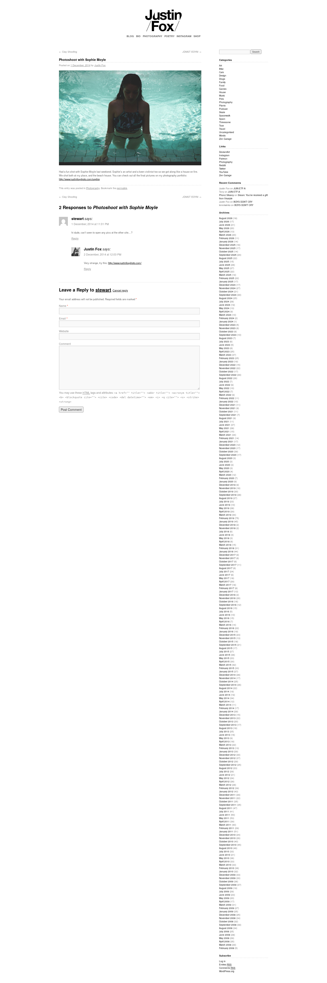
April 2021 (224, 431)
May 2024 (224, 308)
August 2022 (225, 378)
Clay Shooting (68, 51)
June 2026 (224, 224)
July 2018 (224, 531)
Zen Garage (225, 138)
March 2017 (225, 584)
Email (63, 318)
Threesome (225, 122)
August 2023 (225, 338)
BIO (138, 36)
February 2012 (226, 788)
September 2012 (227, 764)
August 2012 (225, 768)
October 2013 (226, 721)
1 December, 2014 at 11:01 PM (90, 224)
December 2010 (227, 834)
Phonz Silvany (226, 195)
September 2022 (227, 374)
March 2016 (225, 624)
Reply (75, 238)
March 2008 (225, 944)
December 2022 (227, 364)
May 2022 (224, 388)
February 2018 (226, 548)
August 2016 (225, 608)
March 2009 (225, 904)
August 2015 (225, 648)
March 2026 (225, 234)
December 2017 (227, 554)
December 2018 (227, 524)
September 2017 (227, 564)
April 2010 (224, 861)
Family (222, 82)
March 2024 (225, 314)
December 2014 (227, 674)
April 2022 (224, 391)
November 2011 (227, 798)
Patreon (223, 158)
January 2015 (226, 671)
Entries (225, 964)
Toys (221, 125)
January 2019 (226, 521)
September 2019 (227, 494)
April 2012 (224, 781)
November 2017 (227, 558)
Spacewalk (224, 115)
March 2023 (225, 354)
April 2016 (224, 621)
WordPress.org (226, 971)
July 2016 (224, 611)
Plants (222, 105)
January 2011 (226, 831)
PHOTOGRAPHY (152, 36)
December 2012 (227, 754)
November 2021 (227, 408)
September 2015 (227, 644)
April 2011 (224, 821)
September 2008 (227, 924)
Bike (221, 68)
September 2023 (227, 334)
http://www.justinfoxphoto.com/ (124, 263)
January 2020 (226, 481)
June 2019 (224, 504)
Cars (221, 72)
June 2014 (224, 694)
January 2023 (226, 361)
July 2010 (224, 851)
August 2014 (225, 688)
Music (222, 95)
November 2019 (227, 488)
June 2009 (224, 894)
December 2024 (227, 284)
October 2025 (226, 251)
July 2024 (224, 301)
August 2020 (225, 458)
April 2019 (224, 511)
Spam (222, 118)
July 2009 (224, 891)
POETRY (169, 36)
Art (220, 65)
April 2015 (224, 661)
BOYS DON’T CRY (243, 201)
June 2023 (224, 344)
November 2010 (227, 838)
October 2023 (226, 331)
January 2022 (226, 401)
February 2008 (226, 948)
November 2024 (227, 288)
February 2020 (226, 478)
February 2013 (226, 748)
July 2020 (224, 461)
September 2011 (227, 804)
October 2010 (226, 841)
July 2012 (224, 771)
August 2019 (225, 498)
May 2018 (224, 538)
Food (221, 85)
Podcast (223, 108)
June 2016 (224, 614)
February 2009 (226, 908)
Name (63, 306)
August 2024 (225, 298)
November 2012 (227, 758)
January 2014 (226, 711)
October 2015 (226, 641)
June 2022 (224, 384)
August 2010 (225, 848)
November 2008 (227, 918)
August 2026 (225, 218)
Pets (221, 98)
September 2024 (227, 294)
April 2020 (224, 471)
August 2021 (225, 418)
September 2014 (227, 684)
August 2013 (225, 728)
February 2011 (226, 828)
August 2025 (225, 258)
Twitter (222, 168)
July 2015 (224, 651)
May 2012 (224, 778)
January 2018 (226, 551)
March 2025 (225, 274)
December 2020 (227, 444)
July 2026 (224, 221)
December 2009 (227, 874)
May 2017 (224, 578)
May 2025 (224, 268)
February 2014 (226, 708)
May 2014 (224, 698)
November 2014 (227, 678)
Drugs (222, 78)
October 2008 (226, 921)
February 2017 (226, 588)
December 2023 (227, 324)
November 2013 (227, 718)
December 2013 (227, 714)
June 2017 (224, 574)
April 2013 (224, 741)
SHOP (197, 36)
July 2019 (224, 501)
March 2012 (225, 784)
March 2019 (225, 514)
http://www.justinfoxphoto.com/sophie (79, 179)
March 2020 (225, 474)
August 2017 (225, 568)
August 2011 (225, 808)
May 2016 (224, 618)
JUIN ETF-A (240, 188)
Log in (222, 961)
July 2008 (224, 931)
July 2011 (224, 811)
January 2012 (226, 791)
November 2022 (227, 368)
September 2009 (227, 884)
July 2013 (224, 731)
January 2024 (226, 321)
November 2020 (227, 448)
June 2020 (224, 464)
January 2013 (226, 751)
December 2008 (227, 914)
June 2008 (224, 934)
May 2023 (224, 348)
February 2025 (226, 278)
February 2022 (226, 398)
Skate (222, 112)
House (222, 92)
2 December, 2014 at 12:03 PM (102, 254)
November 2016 (227, 598)
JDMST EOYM (191, 51)
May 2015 (224, 658)
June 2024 (224, 304)
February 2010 (226, 868)
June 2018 (224, 534)
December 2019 (227, 484)
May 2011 (224, 818)
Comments (227, 967)
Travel (222, 128)
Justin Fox (100, 65)
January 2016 (226, 631)
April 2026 (224, 231)
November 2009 (227, 878)
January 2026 (226, 241)
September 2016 (227, 604)
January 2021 (226, 441)
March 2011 (225, 824)
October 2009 (226, 881)
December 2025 (227, 244)
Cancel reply (120, 290)
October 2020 (226, 451)
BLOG (130, 36)
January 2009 (226, 911)
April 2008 (224, 941)
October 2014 (226, 681)
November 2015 (227, 638)
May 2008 (224, 938)
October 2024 (226, 291)
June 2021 (224, 424)
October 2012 (226, 761)
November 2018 (227, 528)
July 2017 (224, 571)
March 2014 (225, 704)
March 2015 (225, 664)
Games (222, 88)
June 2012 (224, 774)
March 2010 (225, 864)
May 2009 (224, 898)
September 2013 (227, 724)
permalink (122, 188)
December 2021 (227, 404)
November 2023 (227, 328)
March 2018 (225, 544)
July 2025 (224, 261)
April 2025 (224, 271)
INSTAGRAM (184, 36)
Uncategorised (226, 132)
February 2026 (226, 238)
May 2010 (224, 858)
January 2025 (226, 281)
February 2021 (226, 438)
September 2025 (227, 254)
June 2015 (224, 654)
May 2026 (224, 228)
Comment (65, 344)
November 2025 (227, 248)
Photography (93, 188)
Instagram (224, 155)
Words (222, 135)
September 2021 (227, 414)
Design (222, 75)
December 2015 (227, 634)
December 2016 (227, 594)
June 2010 (224, 854)
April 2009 (224, 901)
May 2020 (224, 468)
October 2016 (226, 601)
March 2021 (225, 434)
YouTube (223, 172)
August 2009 (225, 888)
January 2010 (226, 871)
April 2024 (224, 311)
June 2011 (224, 814)
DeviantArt (224, 152)
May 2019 (224, 508)
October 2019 (226, 491)
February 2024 (226, 318)
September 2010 (227, 844)
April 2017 (224, 581)
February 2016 (226, 628)
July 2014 (224, 691)
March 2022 (225, 394)
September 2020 (227, 454)
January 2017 (226, 591)
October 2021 (226, 411)
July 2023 (224, 341)
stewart (103, 289)
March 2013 (225, 744)
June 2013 (224, 734)
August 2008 (225, 928)
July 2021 (224, 421)
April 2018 (224, 541)
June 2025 (224, 264)
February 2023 (226, 358)
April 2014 (224, 701)
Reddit (222, 165)
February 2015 (226, 668)
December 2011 (227, 794)
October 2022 (226, 371)
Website (64, 331)
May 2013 (224, 738)
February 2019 (226, 518)
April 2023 (224, 351)
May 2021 (224, 428)
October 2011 (226, 801)
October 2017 (226, 561)
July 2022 (224, 381)
